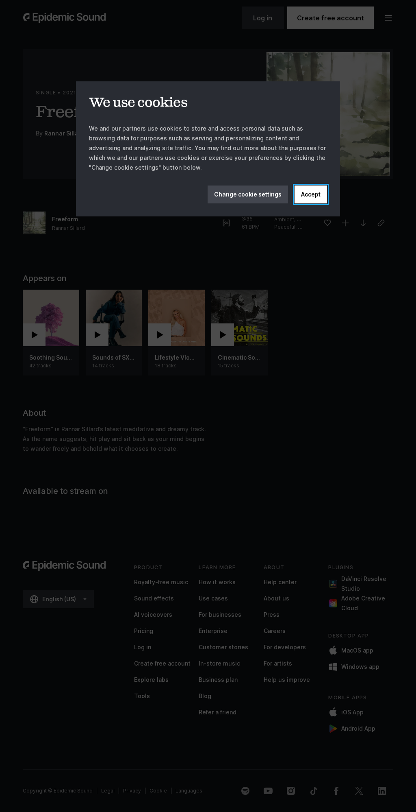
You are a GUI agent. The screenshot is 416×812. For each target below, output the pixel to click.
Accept (311, 194)
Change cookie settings (248, 194)
